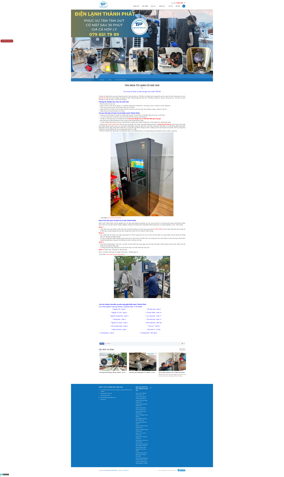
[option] (142, 45)
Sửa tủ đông (161, 372)
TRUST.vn (126, 470)
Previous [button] (180, 349)
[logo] (103, 4)
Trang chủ (102, 79)
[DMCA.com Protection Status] (4, 474)
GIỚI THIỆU (145, 6)
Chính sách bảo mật (172, 470)
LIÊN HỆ (178, 6)
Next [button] (183, 349)
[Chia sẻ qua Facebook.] (101, 343)
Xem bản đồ (103, 399)
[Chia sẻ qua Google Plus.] (108, 343)
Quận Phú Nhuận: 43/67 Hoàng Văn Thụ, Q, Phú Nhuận (141, 449)
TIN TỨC (170, 6)
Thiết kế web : (121, 470)
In (184, 343)
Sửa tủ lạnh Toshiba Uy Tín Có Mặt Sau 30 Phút (141, 372)
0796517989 (179, 3)
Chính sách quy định (162, 470)
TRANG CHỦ (136, 6)
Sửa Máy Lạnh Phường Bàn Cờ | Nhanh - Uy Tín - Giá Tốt (112, 372)
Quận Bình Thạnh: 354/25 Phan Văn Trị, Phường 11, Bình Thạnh (141, 454)
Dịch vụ (110, 79)
